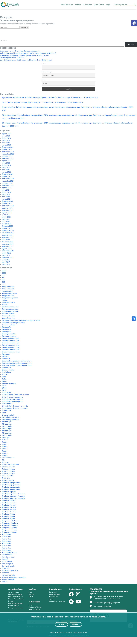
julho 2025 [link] (6, 163)
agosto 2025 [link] (6, 160)
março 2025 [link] (6, 172)
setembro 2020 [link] (7, 244)
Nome (44, 80)
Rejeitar (75, 624)
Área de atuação (47, 72)
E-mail (44, 64)
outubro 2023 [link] (7, 208)
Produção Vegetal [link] (8, 514)
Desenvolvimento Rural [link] (10, 345)
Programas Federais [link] (9, 527)
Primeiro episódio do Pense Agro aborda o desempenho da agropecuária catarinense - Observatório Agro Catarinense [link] (45, 107)
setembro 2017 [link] (7, 257)
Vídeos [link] (4, 581)
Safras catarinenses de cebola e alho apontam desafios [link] (20, 51)
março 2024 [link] (6, 199)
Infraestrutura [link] (7, 403)
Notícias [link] (78, 4)
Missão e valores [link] (54, 594)
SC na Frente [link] (7, 561)
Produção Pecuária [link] (9, 507)
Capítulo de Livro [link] (8, 316)
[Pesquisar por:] (10, 27)
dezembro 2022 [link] (8, 230)
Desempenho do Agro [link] (15, 594)
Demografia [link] (6, 327)
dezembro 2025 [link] (8, 151)
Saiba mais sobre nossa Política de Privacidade (68, 632)
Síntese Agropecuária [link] (10, 570)
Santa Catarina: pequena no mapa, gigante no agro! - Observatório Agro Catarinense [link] (33, 102)
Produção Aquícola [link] (9, 491)
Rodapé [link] (5, 559)
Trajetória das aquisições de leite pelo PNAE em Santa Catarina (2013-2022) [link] (28, 53)
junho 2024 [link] (6, 192)
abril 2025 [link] (6, 169)
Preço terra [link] (6, 478)
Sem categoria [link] (7, 563)
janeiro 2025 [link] (7, 176)
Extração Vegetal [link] (8, 370)
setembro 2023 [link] (7, 210)
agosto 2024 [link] (6, 187)
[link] (134, 23)
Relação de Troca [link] (8, 557)
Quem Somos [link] (99, 4)
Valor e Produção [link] (8, 579)
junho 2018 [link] (6, 253)
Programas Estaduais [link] (10, 521)
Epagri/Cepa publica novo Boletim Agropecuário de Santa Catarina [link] (24, 55)
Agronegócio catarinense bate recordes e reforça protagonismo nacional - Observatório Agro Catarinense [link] (41, 97)
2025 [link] (4, 271)
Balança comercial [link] (8, 302)
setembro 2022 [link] (7, 237)
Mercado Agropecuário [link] (10, 417)
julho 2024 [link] (6, 190)
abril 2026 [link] (6, 142)
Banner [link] (4, 304)
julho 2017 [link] (6, 260)
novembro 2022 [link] (8, 233)
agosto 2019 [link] (6, 248)
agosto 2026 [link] (6, 133)
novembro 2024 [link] (8, 181)
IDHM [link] (4, 385)
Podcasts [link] (5, 462)
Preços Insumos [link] (8, 480)
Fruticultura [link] (6, 372)
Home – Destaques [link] (9, 383)
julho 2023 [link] (6, 215)
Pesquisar (3, 40)
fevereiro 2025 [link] (7, 174)
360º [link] (4, 284)
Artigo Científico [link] (8, 295)
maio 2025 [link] (6, 167)
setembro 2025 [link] (7, 158)
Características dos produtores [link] (13, 322)
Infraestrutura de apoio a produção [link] (15, 406)
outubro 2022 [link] (7, 235)
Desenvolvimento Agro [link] (10, 338)
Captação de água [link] (8, 318)
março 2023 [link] (6, 224)
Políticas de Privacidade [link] (102, 606)
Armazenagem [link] (7, 291)
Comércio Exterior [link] (8, 325)
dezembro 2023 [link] (8, 206)
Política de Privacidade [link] (10, 464)
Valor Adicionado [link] (8, 575)
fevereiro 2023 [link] (7, 226)
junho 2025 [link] (6, 165)
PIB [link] (3, 460)
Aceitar (61, 624)
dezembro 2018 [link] (8, 251)
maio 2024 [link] (6, 194)
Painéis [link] (4, 442)
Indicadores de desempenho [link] (12, 397)
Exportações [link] (6, 367)
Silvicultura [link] (6, 568)
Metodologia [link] (7, 421)
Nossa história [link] (53, 596)
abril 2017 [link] (6, 262)
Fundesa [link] (5, 374)
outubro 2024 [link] (7, 183)
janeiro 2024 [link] (7, 203)
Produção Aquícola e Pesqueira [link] (13, 494)
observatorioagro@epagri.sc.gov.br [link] (106, 602)
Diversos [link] (5, 356)
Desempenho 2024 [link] (9, 334)
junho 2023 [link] (6, 217)
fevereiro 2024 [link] (7, 201)
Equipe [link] (51, 599)
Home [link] (4, 381)
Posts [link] (30, 592)
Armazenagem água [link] (9, 293)
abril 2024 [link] (6, 196)
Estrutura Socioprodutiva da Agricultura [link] (16, 361)
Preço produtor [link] (7, 476)
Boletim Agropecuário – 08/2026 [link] (12, 57)
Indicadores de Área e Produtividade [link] (15, 394)
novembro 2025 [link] (8, 154)
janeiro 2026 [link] (7, 149)
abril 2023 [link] (6, 221)
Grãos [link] (4, 379)
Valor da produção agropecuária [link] (14, 577)
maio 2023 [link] (6, 219)
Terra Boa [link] (5, 572)
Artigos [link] (4, 300)
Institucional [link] (6, 410)
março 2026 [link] (6, 145)
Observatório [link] (53, 592)
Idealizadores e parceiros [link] (57, 601)
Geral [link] (4, 376)
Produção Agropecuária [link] (11, 482)
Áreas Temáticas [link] (67, 4)
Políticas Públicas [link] (8, 467)
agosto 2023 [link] (6, 212)
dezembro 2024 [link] (8, 178)
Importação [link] (6, 392)
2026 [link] (4, 273)
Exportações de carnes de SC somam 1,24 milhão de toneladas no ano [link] (26, 60)
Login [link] (108, 4)
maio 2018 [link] (6, 255)
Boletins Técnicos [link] (8, 313)
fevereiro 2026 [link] (7, 147)
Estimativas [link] (6, 358)
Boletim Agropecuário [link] (10, 307)
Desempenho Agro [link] (9, 336)
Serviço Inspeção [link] (8, 566)
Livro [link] (4, 412)
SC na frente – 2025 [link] (90, 97)
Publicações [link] (87, 4)
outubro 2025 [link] (7, 156)
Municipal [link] (5, 437)
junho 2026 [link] (6, 138)
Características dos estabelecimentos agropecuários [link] (21, 320)
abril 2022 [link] (6, 239)
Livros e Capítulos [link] (8, 415)
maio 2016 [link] (6, 264)
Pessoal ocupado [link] (8, 458)
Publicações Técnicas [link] (9, 552)
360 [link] (3, 275)
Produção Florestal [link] (9, 500)
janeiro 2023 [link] (7, 228)
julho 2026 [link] (6, 136)
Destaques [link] (6, 354)
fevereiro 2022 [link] (7, 242)
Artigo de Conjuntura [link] (10, 298)
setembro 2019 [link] (7, 246)
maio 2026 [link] (6, 140)
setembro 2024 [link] (7, 185)
